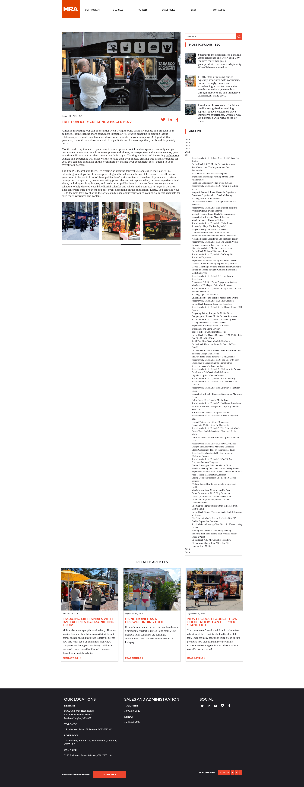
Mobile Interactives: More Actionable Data (211, 490)
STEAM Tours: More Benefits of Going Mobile (213, 357)
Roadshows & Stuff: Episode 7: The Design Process (215, 242)
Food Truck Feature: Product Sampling (209, 173)
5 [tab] (151, 244)
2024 (187, 146)
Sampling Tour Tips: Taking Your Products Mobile (214, 534)
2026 (187, 139)
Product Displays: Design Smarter (207, 211)
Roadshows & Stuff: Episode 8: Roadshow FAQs (213, 378)
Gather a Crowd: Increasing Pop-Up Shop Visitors (214, 263)
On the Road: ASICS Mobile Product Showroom (213, 164)
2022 (187, 152)
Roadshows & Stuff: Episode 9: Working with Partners (216, 369)
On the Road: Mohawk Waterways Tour (209, 251)
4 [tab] (131, 244)
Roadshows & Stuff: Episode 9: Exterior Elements (214, 208)
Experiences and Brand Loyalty (206, 329)
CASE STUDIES (168, 10)
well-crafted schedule (134, 133)
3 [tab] (111, 244)
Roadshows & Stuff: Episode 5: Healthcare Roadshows (216, 403)
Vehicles (143, 10)
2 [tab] (91, 244)
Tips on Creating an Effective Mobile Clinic (211, 465)
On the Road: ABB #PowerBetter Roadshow (211, 540)
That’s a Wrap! (198, 537)
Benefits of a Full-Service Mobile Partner (210, 372)
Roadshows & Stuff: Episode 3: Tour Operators (213, 301)
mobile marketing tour (77, 130)
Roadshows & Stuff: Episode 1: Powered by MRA (214, 319)
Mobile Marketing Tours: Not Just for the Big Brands (215, 468)
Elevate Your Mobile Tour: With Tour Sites (211, 543)
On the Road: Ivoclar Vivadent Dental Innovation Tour (216, 350)
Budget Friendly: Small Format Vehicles (210, 229)
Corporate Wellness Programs (205, 462)
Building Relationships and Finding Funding (211, 530)
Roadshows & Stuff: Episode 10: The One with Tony (215, 360)
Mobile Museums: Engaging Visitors (208, 220)
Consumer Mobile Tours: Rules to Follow (210, 232)
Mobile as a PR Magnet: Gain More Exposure (212, 285)
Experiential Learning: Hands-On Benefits (210, 325)
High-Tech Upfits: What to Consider (208, 375)
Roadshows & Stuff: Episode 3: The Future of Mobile (216, 428)
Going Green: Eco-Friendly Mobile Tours (210, 400)
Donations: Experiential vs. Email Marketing (212, 195)
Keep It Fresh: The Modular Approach (209, 475)
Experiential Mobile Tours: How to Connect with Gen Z (217, 471)
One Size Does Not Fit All (203, 338)
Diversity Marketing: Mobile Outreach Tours (212, 248)
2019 (187, 552)
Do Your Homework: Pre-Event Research (210, 245)
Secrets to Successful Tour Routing (207, 366)
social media (135, 149)
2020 (187, 549)
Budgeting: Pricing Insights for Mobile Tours (212, 313)
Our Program (92, 10)
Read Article (71, 658)
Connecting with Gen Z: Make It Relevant (210, 217)
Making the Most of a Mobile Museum (209, 322)
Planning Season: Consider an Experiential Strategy (215, 239)
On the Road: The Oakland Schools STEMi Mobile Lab (217, 335)
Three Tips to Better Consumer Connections (211, 496)
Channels (118, 10)
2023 (187, 149)
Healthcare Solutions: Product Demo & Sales (212, 183)
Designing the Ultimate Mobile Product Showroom (214, 316)
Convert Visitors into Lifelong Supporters (210, 422)
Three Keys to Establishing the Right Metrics (212, 363)
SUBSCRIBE (109, 774)
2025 (187, 142)
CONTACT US (219, 10)
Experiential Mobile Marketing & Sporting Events (214, 260)
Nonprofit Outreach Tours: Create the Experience (214, 192)
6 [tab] (170, 244)
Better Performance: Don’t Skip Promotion (211, 493)
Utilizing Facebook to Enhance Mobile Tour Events (215, 298)
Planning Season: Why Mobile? (206, 198)
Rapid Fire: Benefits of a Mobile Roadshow (211, 341)
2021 (187, 155)
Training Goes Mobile (201, 546)
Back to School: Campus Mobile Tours (209, 332)
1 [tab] (72, 244)
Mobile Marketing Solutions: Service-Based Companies (216, 267)
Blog (193, 10)
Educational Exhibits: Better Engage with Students (214, 282)
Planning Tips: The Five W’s (205, 294)
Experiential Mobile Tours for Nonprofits (210, 425)
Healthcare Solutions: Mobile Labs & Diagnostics (214, 235)
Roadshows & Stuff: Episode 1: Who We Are (212, 459)
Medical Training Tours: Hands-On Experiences (213, 214)
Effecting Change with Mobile (205, 354)
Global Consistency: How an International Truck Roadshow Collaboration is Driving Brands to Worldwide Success (213, 453)
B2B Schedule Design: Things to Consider (210, 412)
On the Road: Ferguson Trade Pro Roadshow (212, 304)
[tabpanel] (121, 221)
